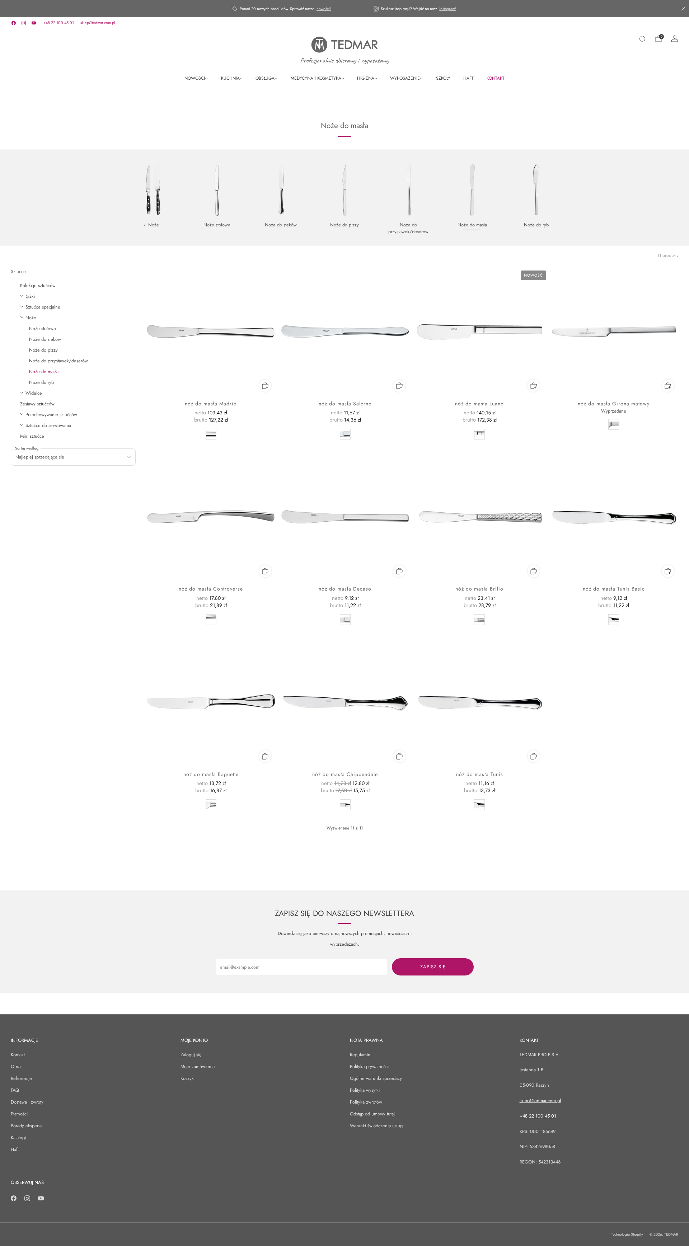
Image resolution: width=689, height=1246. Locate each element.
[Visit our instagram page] (24, 23)
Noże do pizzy (43, 350)
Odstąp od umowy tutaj (372, 1113)
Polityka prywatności (369, 1066)
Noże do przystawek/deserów (58, 360)
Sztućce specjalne (42, 307)
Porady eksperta (26, 1125)
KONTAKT (496, 78)
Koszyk (187, 1078)
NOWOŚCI (194, 78)
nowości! (324, 8)
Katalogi (18, 1137)
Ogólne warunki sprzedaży (376, 1078)
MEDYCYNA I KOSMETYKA (316, 78)
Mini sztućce (32, 436)
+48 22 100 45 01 (58, 22)
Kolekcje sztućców (38, 285)
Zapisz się (433, 966)
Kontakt (18, 1054)
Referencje (21, 1078)
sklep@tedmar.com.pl (97, 22)
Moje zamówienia (198, 1066)
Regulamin (360, 1054)
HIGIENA (365, 78)
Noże (30, 317)
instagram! (447, 8)
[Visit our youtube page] (34, 23)
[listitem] (281, 8)
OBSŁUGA (265, 78)
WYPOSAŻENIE (405, 78)
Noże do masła (43, 371)
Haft (15, 1149)
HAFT (468, 78)
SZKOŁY (443, 78)
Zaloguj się (191, 1054)
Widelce (33, 393)
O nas (16, 1066)
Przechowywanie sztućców (51, 414)
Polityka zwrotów (366, 1102)
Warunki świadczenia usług (376, 1125)
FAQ (15, 1090)
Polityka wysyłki (365, 1090)
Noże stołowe (42, 328)
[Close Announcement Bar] (683, 8)
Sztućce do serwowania (48, 425)
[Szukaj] (642, 38)
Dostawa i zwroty (27, 1102)
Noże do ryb (41, 382)
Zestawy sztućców (37, 403)
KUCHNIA (230, 78)
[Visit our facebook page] (14, 23)
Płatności (19, 1113)
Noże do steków (45, 339)
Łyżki (30, 296)
